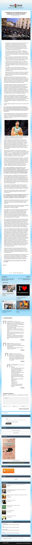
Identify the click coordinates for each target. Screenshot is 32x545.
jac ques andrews (14, 364)
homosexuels (23, 236)
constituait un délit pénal (15, 79)
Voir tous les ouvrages (16, 460)
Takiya (18, 15)
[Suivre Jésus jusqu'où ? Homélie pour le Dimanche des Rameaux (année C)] (4, 497)
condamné (17, 190)
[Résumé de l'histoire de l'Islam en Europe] (4, 507)
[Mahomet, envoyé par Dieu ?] (4, 517)
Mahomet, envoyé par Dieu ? (11, 515)
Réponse (22, 350)
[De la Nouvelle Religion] (4, 512)
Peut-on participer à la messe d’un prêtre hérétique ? (11, 524)
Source (5, 265)
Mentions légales (19, 543)
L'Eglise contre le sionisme (11, 500)
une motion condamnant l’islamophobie (22, 205)
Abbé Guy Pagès (4, 523)
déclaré (18, 144)
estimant (16, 201)
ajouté (12, 113)
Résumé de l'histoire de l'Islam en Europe (13, 505)
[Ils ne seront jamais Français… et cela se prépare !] (23, 305)
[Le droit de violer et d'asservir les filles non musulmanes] (4, 486)
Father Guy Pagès (16, 432)
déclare (5, 104)
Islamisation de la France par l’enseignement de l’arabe (7, 311)
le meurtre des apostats (15, 236)
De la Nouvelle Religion (10, 510)
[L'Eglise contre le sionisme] (4, 502)
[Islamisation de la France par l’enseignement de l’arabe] (9, 305)
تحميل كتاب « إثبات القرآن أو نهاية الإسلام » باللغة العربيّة (16, 462)
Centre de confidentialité (26, 543)
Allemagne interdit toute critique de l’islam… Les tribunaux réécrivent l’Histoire (8, 294)
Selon (12, 86)
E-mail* (7, 418)
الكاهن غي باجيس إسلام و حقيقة (16, 430)
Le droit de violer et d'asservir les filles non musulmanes (16, 484)
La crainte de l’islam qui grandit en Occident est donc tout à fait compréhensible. (22, 298)
